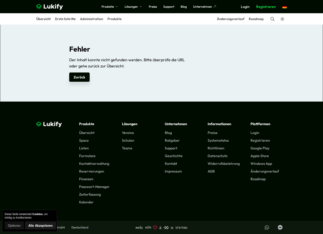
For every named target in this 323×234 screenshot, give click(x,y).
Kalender (86, 202)
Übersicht (43, 19)
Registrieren (266, 6)
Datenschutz (217, 156)
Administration (91, 19)
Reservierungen (91, 171)
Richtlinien (216, 148)
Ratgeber (172, 140)
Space (84, 140)
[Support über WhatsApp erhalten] (267, 227)
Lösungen (131, 7)
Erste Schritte (65, 19)
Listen (84, 148)
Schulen (128, 140)
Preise (153, 7)
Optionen (14, 225)
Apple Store (259, 156)
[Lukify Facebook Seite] (280, 227)
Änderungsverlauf (230, 19)
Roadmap (256, 19)
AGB (211, 171)
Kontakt (171, 163)
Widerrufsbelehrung (224, 163)
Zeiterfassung (90, 194)
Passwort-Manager (94, 186)
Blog (184, 7)
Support (168, 7)
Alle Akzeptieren (40, 225)
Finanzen (86, 179)
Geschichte (174, 156)
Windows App (261, 163)
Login (245, 6)
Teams (127, 148)
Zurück (79, 77)
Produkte (108, 7)
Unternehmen (203, 7)
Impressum (173, 171)
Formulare (87, 156)
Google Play (259, 148)
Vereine (128, 132)
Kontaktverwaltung (94, 163)
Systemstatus (218, 140)
